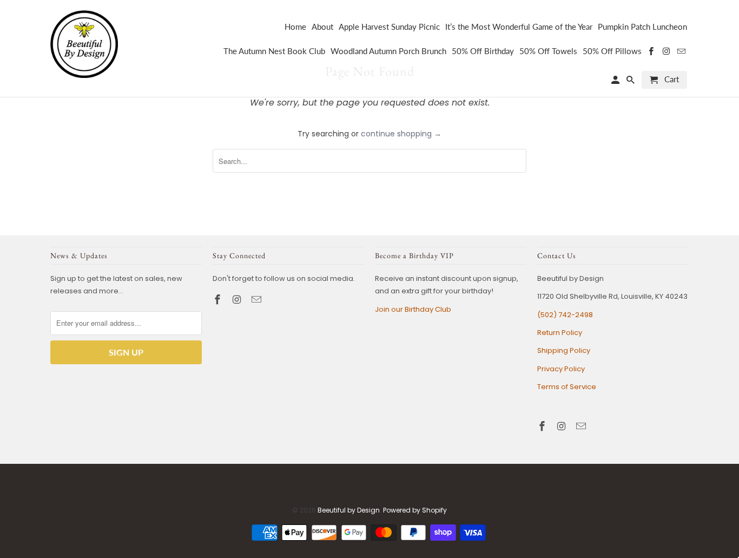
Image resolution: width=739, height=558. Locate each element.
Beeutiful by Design (349, 510)
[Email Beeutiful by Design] (257, 299)
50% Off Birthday (483, 51)
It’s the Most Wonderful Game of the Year (518, 26)
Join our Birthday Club (413, 309)
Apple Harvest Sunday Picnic (389, 26)
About (322, 26)
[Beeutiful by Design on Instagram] (238, 299)
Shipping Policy (563, 350)
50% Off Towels (548, 51)
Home (295, 26)
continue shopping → (401, 133)
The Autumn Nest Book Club (274, 51)
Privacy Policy (561, 369)
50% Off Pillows (612, 51)
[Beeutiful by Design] (84, 43)
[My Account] (616, 82)
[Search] (631, 82)
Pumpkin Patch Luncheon (642, 26)
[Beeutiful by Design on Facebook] (219, 299)
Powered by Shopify (415, 510)
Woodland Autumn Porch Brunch (388, 51)
